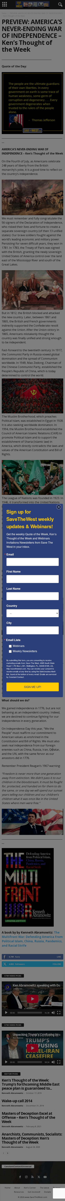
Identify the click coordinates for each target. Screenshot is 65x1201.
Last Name (13, 588)
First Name (13, 571)
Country (11, 605)
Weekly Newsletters (25, 651)
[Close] (60, 507)
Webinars (18, 646)
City (9, 622)
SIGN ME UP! (32, 687)
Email (10, 554)
